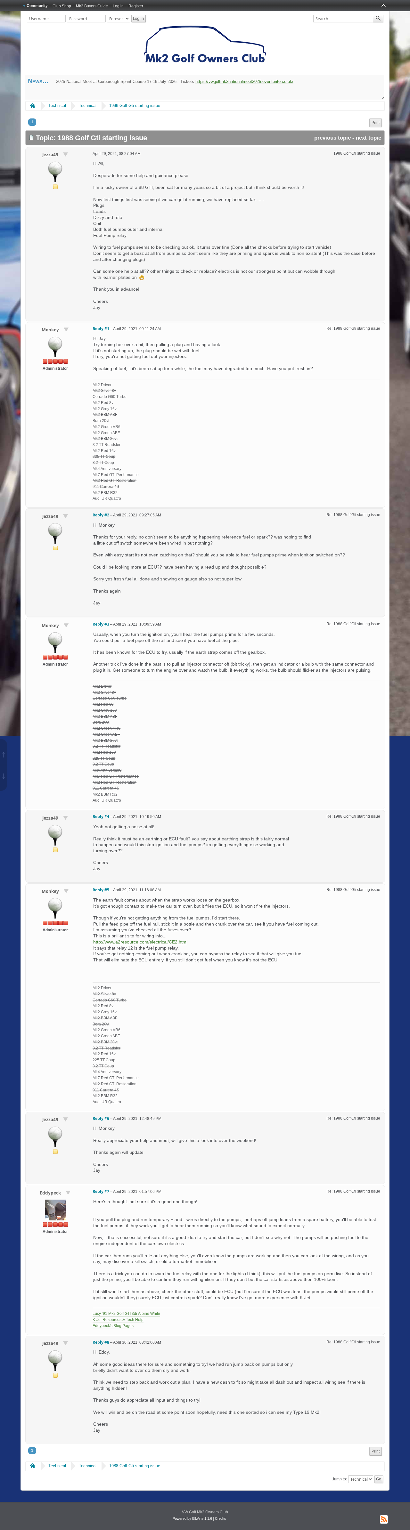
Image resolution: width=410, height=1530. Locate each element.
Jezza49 (51, 154)
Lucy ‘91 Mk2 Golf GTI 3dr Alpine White (126, 1313)
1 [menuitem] (32, 122)
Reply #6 (101, 1118)
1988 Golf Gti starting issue (134, 105)
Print (376, 122)
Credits (220, 1518)
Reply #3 (101, 624)
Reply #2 (101, 515)
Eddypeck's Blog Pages (113, 1326)
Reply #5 (101, 890)
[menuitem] (375, 122)
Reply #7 (101, 1191)
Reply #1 (101, 328)
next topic (368, 138)
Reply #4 (101, 816)
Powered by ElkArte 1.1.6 (192, 1518)
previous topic (332, 138)
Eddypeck (51, 1193)
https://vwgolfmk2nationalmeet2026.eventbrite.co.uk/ (244, 81)
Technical (57, 105)
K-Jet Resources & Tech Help (118, 1319)
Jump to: (339, 1479)
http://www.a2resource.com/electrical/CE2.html (140, 941)
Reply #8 (101, 1342)
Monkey (51, 330)
